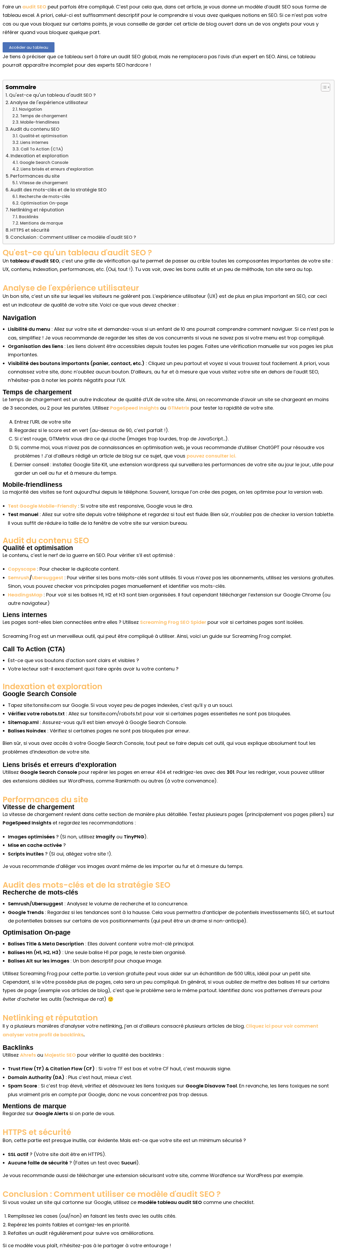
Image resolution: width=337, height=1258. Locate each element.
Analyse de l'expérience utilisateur (49, 102)
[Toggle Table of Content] (323, 87)
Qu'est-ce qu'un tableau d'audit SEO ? (52, 95)
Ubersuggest (47, 577)
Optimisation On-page (44, 203)
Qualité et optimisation (43, 136)
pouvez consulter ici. (211, 456)
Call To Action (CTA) (42, 149)
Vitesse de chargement (43, 183)
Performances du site (35, 176)
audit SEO (34, 6)
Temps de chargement (43, 116)
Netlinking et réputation (37, 210)
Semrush (18, 577)
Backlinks (28, 217)
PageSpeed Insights (134, 408)
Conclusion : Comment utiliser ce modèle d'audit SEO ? (73, 237)
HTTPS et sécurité (29, 230)
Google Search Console (43, 162)
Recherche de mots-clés (44, 196)
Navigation (30, 109)
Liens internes (34, 142)
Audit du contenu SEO (35, 129)
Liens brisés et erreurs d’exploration (57, 169)
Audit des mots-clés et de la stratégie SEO (58, 190)
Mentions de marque (41, 223)
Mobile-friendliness (40, 122)
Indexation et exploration (39, 156)
